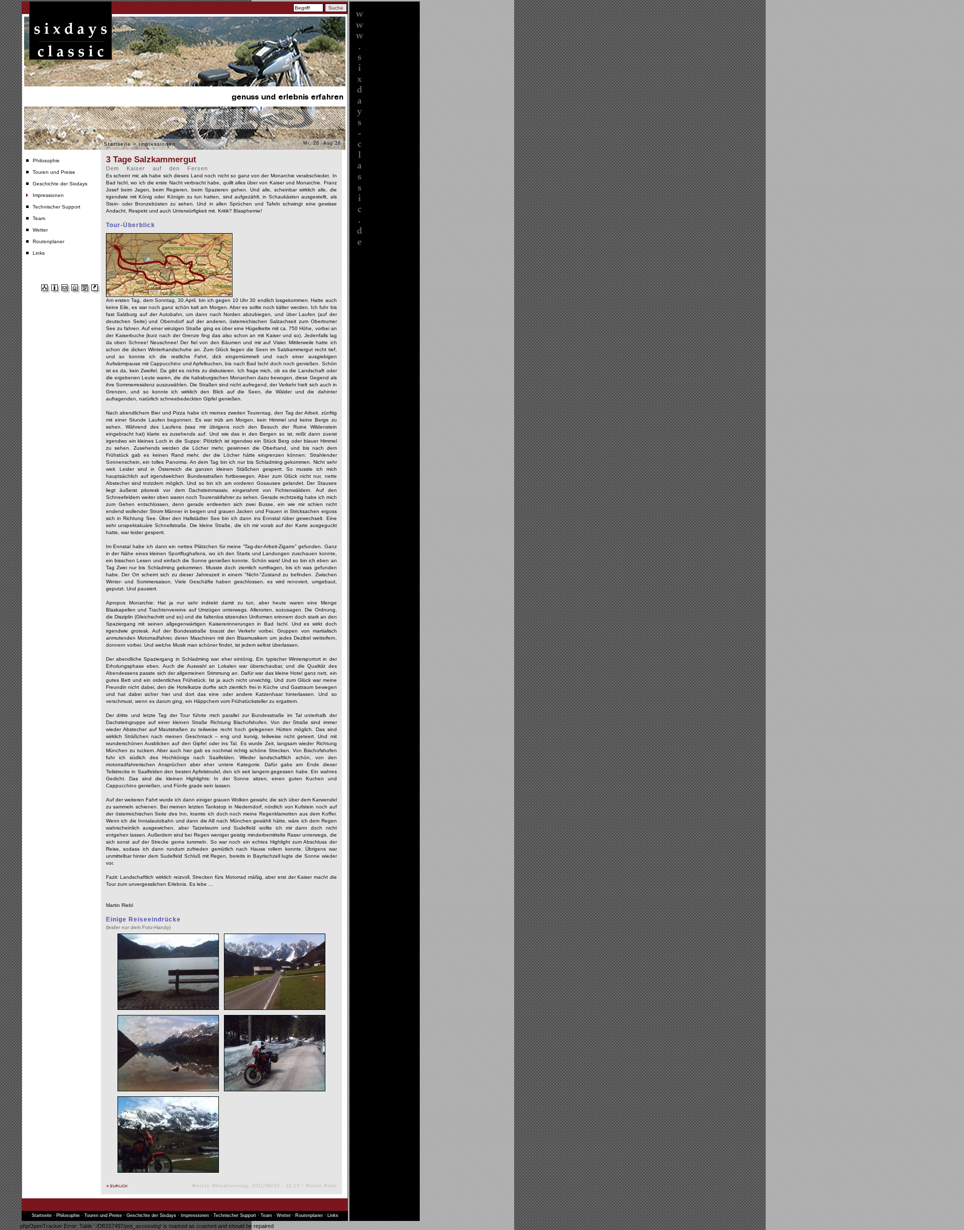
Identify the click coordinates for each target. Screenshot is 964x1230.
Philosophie (46, 160)
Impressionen (48, 195)
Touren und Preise (54, 172)
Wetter (40, 230)
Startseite (117, 144)
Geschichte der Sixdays (60, 183)
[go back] (117, 1186)
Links (39, 253)
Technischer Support (56, 207)
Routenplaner (48, 241)
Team (39, 218)
